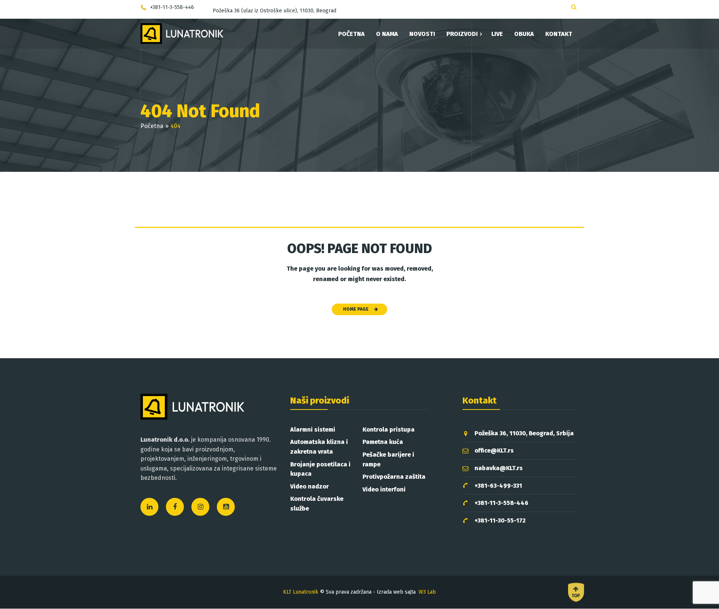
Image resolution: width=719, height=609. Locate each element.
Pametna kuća (382, 441)
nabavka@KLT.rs (498, 468)
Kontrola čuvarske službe (316, 503)
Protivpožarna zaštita (393, 476)
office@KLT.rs (494, 450)
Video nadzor (309, 486)
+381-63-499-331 (498, 485)
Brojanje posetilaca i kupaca (320, 469)
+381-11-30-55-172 (500, 520)
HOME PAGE (355, 309)
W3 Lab (427, 592)
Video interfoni (384, 489)
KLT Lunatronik (300, 592)
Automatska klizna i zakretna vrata (319, 446)
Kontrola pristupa (388, 429)
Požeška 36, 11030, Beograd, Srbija (524, 433)
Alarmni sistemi (312, 429)
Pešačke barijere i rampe (388, 459)
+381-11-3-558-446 (501, 502)
